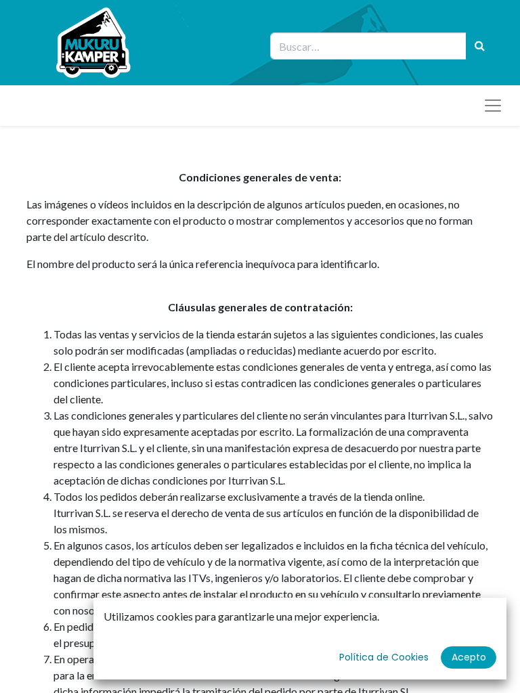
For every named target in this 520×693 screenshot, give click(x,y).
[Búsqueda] (480, 46)
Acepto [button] (469, 657)
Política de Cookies (384, 657)
